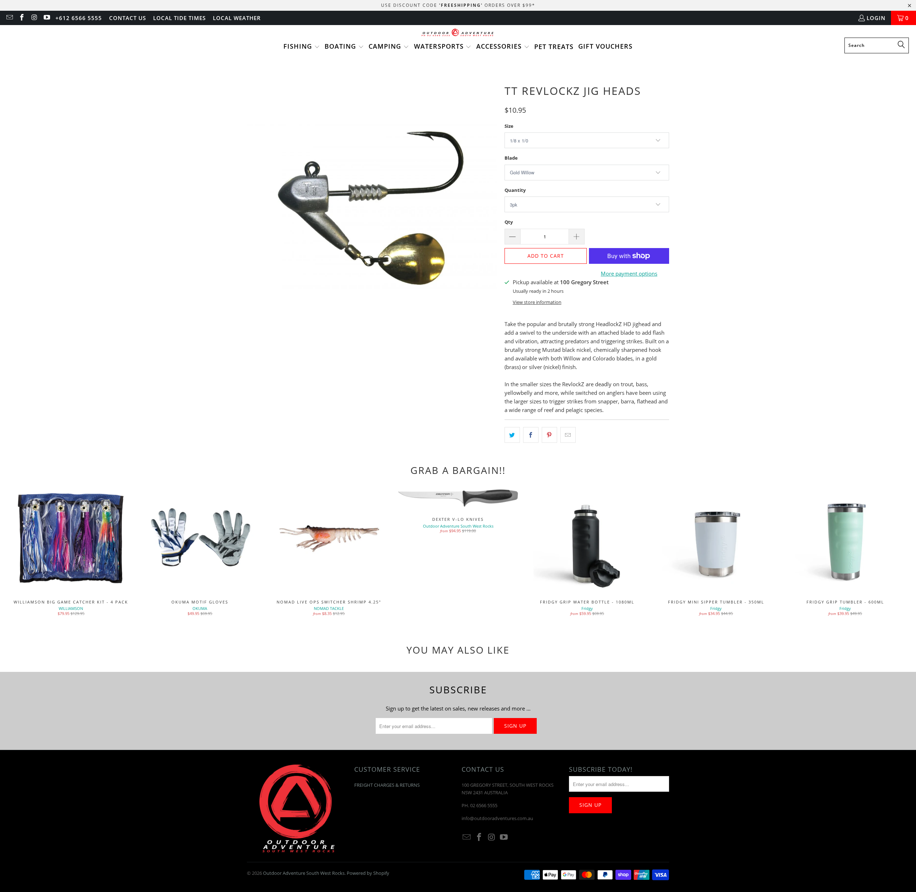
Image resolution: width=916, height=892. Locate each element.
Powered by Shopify (368, 873)
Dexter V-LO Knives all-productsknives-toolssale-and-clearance (458, 497)
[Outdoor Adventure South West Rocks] (458, 33)
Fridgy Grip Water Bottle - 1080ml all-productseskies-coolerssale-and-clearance (587, 538)
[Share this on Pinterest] (549, 435)
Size (509, 126)
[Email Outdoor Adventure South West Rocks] (9, 17)
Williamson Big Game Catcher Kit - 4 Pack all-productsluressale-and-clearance (71, 538)
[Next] (890, 553)
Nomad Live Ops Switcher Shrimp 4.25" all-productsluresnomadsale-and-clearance (329, 538)
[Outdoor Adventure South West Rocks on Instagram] (34, 17)
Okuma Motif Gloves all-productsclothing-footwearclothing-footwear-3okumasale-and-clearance (200, 538)
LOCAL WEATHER (237, 17)
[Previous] (26, 553)
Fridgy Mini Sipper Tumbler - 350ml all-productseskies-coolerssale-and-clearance (716, 538)
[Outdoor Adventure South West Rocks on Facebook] (21, 17)
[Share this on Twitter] (512, 435)
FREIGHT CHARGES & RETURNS (387, 785)
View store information (537, 302)
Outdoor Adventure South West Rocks (304, 873)
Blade (511, 158)
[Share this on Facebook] (531, 435)
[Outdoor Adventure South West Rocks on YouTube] (46, 17)
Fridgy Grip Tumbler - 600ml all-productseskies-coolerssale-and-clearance (845, 538)
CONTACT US (127, 17)
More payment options (629, 273)
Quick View (587, 554)
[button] (301, 47)
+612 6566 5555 (78, 17)
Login (876, 17)
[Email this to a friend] (568, 435)
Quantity (515, 190)
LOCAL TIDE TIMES (179, 17)
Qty (509, 222)
